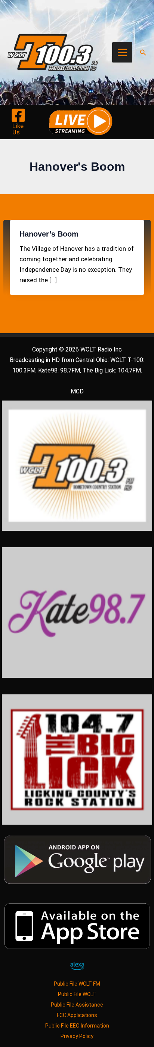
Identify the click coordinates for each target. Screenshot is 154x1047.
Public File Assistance (77, 1005)
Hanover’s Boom (48, 234)
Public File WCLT (77, 994)
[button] (143, 52)
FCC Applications (77, 1015)
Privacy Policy (77, 1036)
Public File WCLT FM (77, 984)
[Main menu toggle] (122, 52)
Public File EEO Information (77, 1026)
